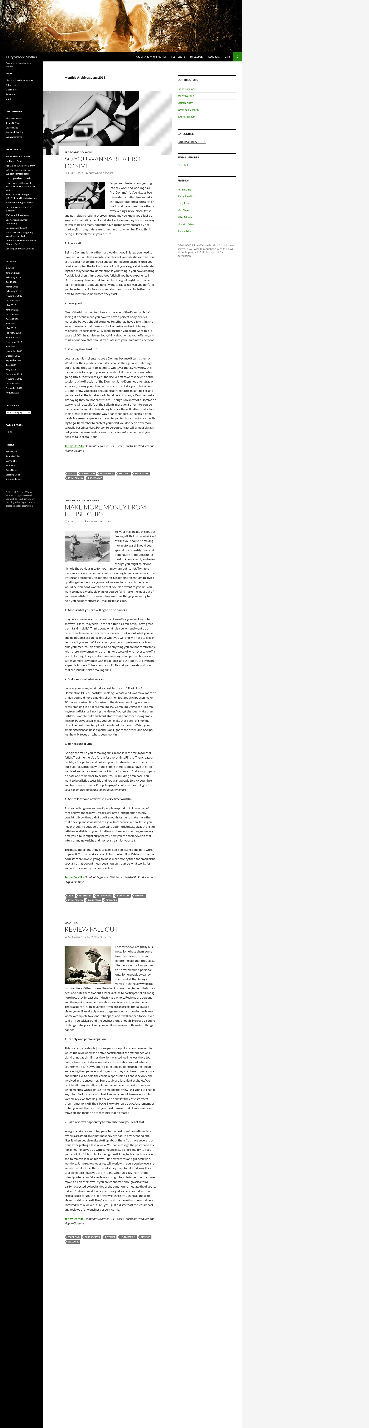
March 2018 (12, 286)
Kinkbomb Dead (14, 161)
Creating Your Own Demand (20, 248)
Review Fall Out (91, 929)
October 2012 (13, 383)
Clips (68, 500)
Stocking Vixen (186, 224)
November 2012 (14, 378)
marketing (94, 900)
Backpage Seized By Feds (18, 178)
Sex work (111, 900)
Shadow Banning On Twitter (20, 202)
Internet (140, 895)
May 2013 (11, 369)
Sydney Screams (187, 116)
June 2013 (11, 365)
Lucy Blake (184, 203)
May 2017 (11, 305)
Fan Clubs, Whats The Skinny (20, 165)
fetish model (104, 895)
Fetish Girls (184, 189)
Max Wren (184, 210)
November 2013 (14, 351)
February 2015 (13, 332)
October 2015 (13, 314)
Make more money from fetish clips (105, 510)
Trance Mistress (187, 231)
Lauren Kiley (185, 102)
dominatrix (106, 473)
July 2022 (11, 268)
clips (70, 895)
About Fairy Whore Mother (151, 56)
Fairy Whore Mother (21, 57)
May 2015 (11, 328)
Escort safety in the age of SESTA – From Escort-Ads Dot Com (21, 186)
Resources (214, 56)
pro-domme (95, 478)
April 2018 (11, 282)
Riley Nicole (185, 217)
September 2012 (14, 388)
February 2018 (13, 291)
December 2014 (14, 341)
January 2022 (13, 272)
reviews (145, 1237)
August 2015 (12, 318)
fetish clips (85, 895)
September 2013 (14, 360)
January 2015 (13, 337)
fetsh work (141, 473)
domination (88, 473)
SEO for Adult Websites (17, 215)
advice (72, 473)
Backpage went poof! (16, 227)
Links (227, 56)
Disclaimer (196, 56)
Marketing (79, 500)
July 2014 (11, 346)
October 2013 (13, 355)
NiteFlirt (183, 164)
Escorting (71, 922)
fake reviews (92, 1237)
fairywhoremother (101, 173)
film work (123, 895)
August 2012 (12, 392)
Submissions (178, 56)
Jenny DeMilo (75, 478)
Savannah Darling (188, 109)
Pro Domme (72, 152)
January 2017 (13, 309)
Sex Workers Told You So (18, 156)
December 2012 (14, 374)
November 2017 (14, 295)
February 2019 (13, 277)
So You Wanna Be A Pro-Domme (103, 162)
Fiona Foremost (187, 88)
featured (124, 473)
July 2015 (11, 323)
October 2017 (13, 300)
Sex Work (86, 152)
